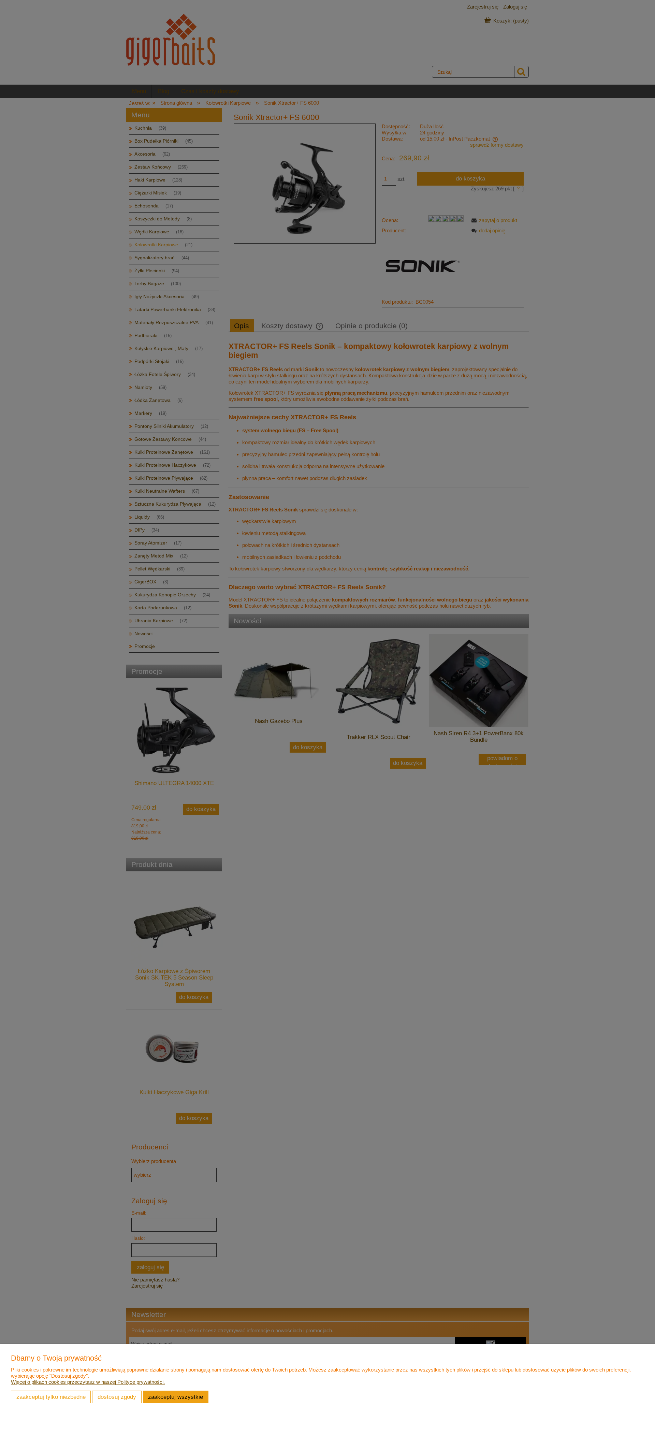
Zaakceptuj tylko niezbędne (51, 1396)
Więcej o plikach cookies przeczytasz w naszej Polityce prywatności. (88, 1382)
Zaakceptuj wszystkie (175, 1396)
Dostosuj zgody (117, 1396)
